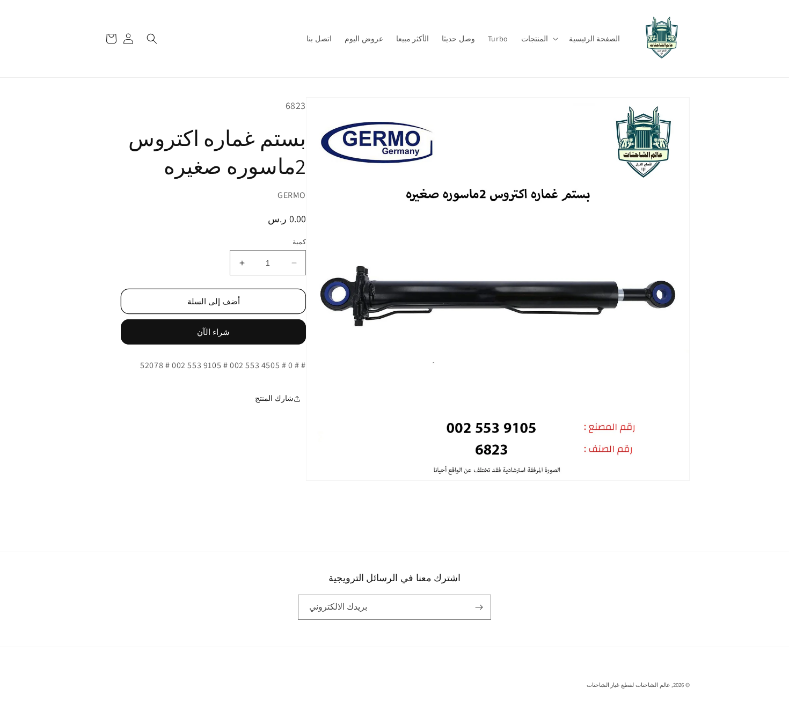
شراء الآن (213, 332)
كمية (299, 241)
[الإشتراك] (479, 607)
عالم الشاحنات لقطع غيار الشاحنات (628, 685)
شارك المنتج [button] (274, 399)
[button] (538, 38)
